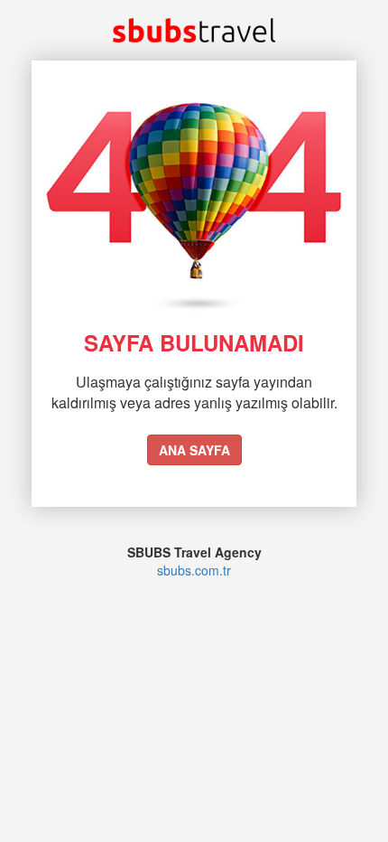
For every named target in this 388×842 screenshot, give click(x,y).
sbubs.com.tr (194, 570)
